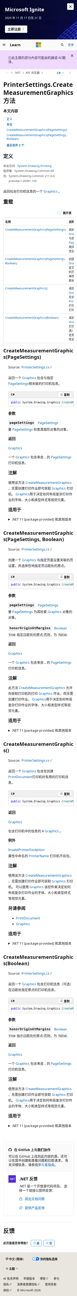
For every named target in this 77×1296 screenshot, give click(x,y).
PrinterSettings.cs (35, 367)
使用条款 (50, 1284)
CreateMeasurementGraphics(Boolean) (32, 318)
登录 (71, 45)
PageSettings (18, 383)
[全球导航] (4, 44)
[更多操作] (70, 73)
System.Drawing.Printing (34, 166)
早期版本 (29, 1278)
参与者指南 (46, 1165)
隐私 (6, 1284)
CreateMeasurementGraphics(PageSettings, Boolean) (37, 137)
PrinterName (39, 856)
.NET (17, 73)
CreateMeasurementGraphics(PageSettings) (37, 130)
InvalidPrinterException (26, 850)
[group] (38, 280)
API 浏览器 (33, 73)
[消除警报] (70, 6)
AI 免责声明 (10, 1278)
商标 (6, 1290)
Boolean (60, 628)
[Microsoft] (38, 44)
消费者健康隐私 (27, 1284)
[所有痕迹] (6, 73)
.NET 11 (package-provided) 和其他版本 (41, 519)
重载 (9, 124)
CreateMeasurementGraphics (48, 482)
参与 (56, 1278)
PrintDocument (20, 777)
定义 (9, 119)
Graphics (50, 191)
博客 (43, 1278)
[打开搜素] (62, 44)
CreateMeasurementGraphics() (26, 288)
